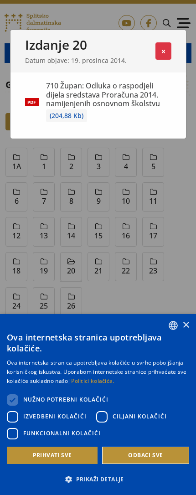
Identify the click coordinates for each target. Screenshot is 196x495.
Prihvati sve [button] (52, 455)
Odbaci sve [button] (145, 455)
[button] (98, 479)
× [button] (185, 325)
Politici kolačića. (92, 381)
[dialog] (98, 404)
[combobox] (173, 325)
